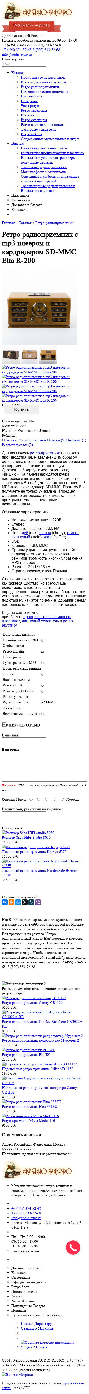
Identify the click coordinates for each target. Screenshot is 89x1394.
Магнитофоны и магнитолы (43, 171)
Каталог (17, 72)
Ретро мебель (31, 134)
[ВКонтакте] (5, 902)
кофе (47, 537)
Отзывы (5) (56, 440)
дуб (25, 533)
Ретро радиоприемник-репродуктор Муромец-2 (40, 1040)
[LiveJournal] (31, 902)
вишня (45, 533)
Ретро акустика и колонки (42, 124)
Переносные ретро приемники (45, 91)
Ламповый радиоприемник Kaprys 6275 (34, 851)
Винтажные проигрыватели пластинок (52, 153)
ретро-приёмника (45, 453)
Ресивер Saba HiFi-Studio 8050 (26, 837)
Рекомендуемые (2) (17, 444)
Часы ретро (30, 105)
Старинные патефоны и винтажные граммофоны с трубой (50, 178)
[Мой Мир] (18, 902)
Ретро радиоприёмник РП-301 (26, 1054)
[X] (25, 902)
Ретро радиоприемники (40, 86)
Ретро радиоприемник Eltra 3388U (29, 1106)
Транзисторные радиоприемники (48, 186)
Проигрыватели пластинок (43, 77)
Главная (8, 222)
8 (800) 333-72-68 (46, 49)
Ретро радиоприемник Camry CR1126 (32, 1002)
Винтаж (17, 143)
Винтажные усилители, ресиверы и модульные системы (50, 159)
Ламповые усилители (38, 129)
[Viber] (38, 902)
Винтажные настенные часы (44, 148)
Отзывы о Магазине (37, 1328)
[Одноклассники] (11, 902)
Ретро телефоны (34, 110)
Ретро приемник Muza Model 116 (28, 1120)
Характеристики (32, 440)
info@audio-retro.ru (17, 54)
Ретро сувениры (34, 120)
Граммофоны (31, 96)
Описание (10, 440)
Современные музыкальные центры (50, 138)
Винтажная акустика (38, 190)
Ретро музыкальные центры (43, 82)
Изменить (23, 1149)
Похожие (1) (76, 440)
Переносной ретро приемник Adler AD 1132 (37, 1068)
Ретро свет (29, 115)
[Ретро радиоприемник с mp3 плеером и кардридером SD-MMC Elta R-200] (39, 343)
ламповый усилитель (40, 621)
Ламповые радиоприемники (44, 167)
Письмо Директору (36, 1323)
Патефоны (29, 101)
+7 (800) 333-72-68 (26, 1213)
